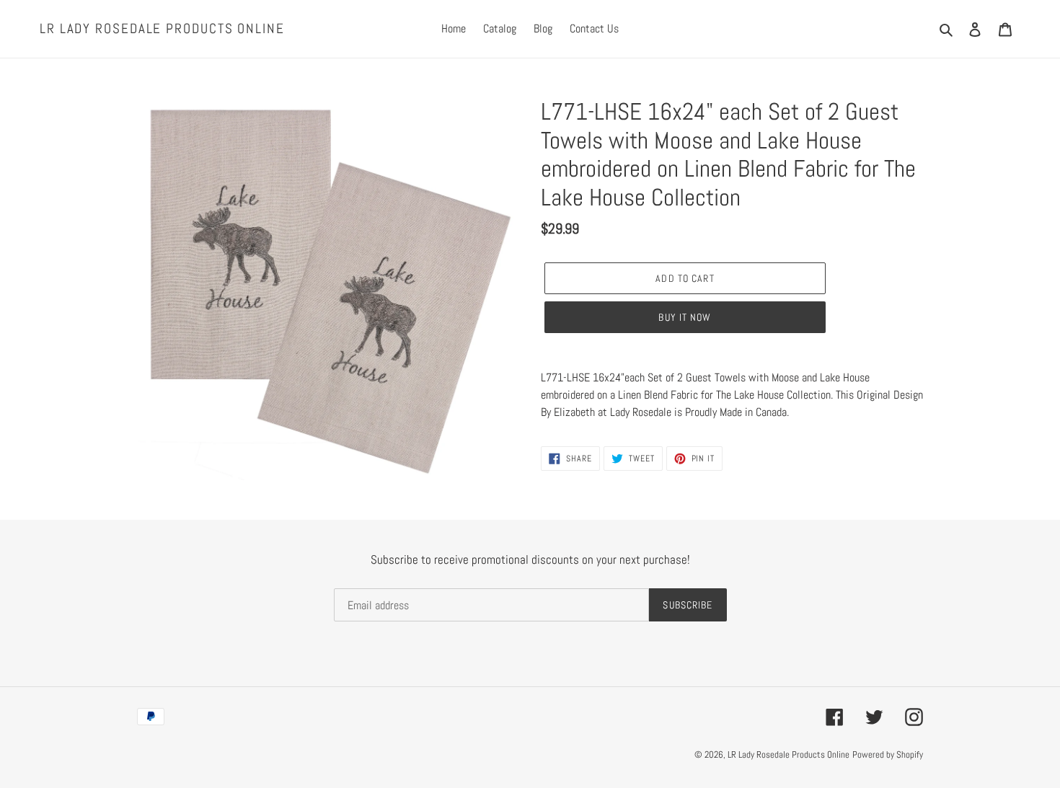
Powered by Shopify (887, 754)
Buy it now (684, 317)
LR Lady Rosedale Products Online (162, 29)
